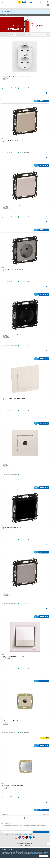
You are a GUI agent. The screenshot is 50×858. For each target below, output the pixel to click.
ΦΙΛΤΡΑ (12, 34)
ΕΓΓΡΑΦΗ (41, 832)
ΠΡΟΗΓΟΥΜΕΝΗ (5, 814)
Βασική (28, 34)
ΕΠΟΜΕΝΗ (45, 814)
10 (22, 818)
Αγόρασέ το (45, 100)
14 (30, 818)
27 (32, 818)
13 (28, 818)
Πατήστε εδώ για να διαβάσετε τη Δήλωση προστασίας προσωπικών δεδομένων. (16, 834)
